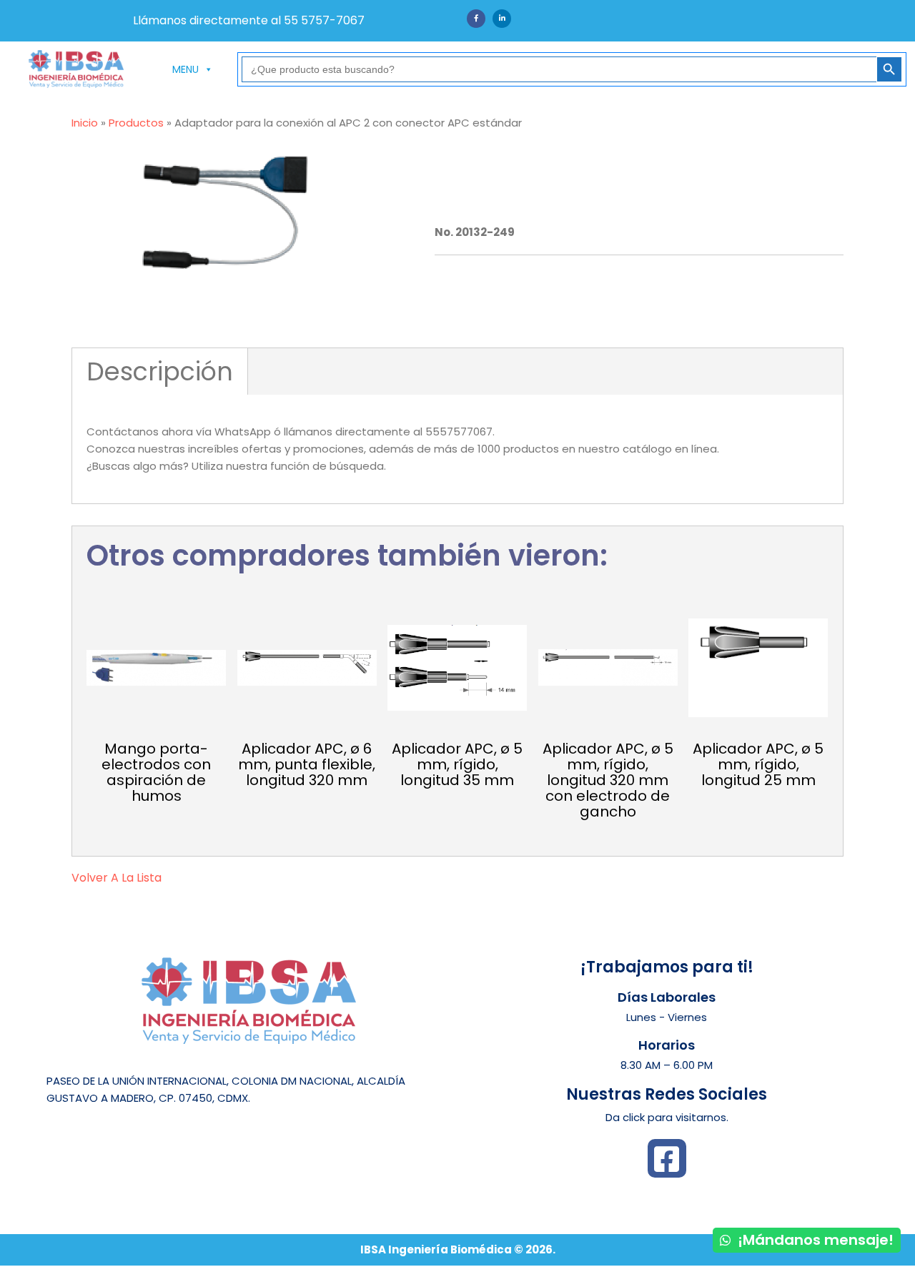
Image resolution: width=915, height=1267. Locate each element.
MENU (185, 69)
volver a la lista (116, 877)
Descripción (159, 371)
